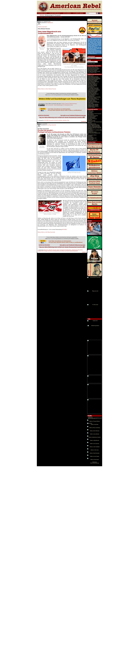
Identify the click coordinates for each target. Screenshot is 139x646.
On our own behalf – (55, 13)
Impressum (94, 462)
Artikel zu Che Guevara (94, 443)
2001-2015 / (90, 63)
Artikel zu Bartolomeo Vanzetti (94, 437)
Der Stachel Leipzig (92, 116)
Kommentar (83, 121)
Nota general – (67, 13)
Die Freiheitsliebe (91, 117)
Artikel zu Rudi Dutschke (94, 453)
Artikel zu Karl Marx (94, 424)
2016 (94, 63)
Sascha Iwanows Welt (92, 138)
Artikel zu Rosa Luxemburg (94, 427)
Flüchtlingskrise (68, 249)
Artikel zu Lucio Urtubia (94, 456)
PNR (43, 250)
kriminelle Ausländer (58, 120)
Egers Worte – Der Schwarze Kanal (95, 121)
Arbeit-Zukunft (90, 111)
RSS (101, 13)
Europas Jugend (56, 249)
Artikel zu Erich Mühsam (94, 430)
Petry (68, 120)
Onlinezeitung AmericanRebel (69, 6)
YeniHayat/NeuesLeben (92, 140)
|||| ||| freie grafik (95, 418)
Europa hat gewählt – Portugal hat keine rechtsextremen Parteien (54, 131)
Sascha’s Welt (90, 139)
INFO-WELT (64, 229)
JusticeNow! (90, 130)
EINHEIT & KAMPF (91, 120)
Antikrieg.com (90, 110)
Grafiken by (90, 417)
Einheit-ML (90, 119)
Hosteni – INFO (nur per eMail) (94, 125)
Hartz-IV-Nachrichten (92, 123)
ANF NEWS (90, 112)
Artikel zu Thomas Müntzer (94, 421)
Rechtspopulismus (56, 250)
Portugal (45, 250)
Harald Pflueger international (93, 124)
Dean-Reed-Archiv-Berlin (93, 115)
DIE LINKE (46, 120)
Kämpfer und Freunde (92, 132)
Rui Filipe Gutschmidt (51, 124)
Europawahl (51, 120)
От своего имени (78, 13)
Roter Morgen (90, 137)
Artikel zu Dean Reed (94, 459)
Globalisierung (75, 249)
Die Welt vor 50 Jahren (92, 118)
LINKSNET (90, 136)
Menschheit (80, 249)
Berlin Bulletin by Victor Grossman (94, 113)
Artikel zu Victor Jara (95, 450)
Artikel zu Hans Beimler (94, 434)
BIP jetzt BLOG (91, 114)
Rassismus (50, 250)
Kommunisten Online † (92, 135)
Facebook (99, 13)
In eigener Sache (42, 13)
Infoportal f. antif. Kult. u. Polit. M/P (94, 127)
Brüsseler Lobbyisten (48, 249)
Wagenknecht (50, 22)
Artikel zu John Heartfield (94, 446)
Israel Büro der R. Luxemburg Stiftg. (95, 129)
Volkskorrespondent (42, 26)
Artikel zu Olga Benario (94, 440)
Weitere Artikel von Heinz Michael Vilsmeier (47, 88)
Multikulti (39, 250)
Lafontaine (64, 120)
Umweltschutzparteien (73, 250)
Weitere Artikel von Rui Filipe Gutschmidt (46, 232)
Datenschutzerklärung (94, 463)
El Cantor (90, 122)
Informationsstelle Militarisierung (94, 126)
